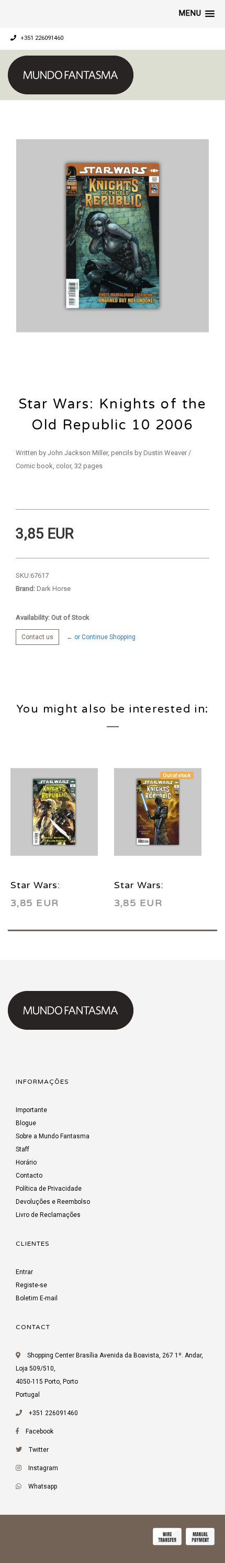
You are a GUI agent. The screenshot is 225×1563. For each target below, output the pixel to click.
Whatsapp (42, 1486)
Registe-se (31, 1285)
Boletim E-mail (37, 1298)
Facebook (39, 1431)
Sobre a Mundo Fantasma (52, 1136)
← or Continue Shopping (101, 637)
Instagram (43, 1468)
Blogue (26, 1123)
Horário (26, 1162)
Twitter (39, 1449)
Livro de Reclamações (48, 1215)
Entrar (24, 1272)
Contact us (37, 637)
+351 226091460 (41, 38)
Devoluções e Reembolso (53, 1201)
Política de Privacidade (49, 1188)
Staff (22, 1149)
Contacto (29, 1175)
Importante (31, 1110)
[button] (197, 13)
